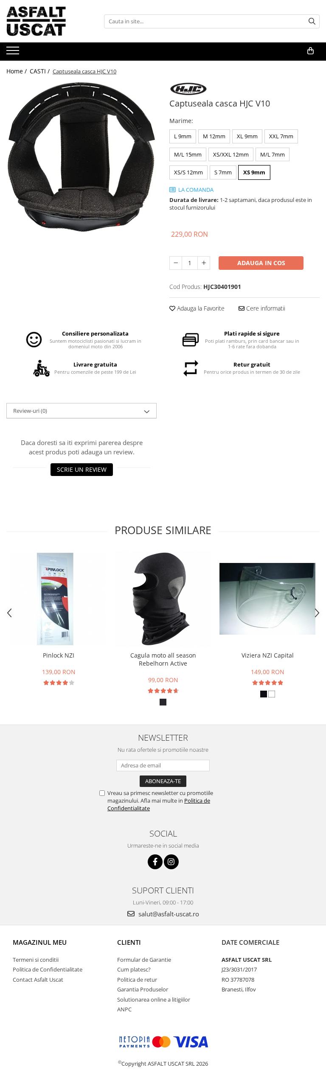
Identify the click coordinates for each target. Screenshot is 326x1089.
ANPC (124, 1009)
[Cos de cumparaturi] (310, 50)
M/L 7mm (272, 154)
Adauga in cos (261, 263)
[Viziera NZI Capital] (267, 599)
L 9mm (182, 136)
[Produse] (13, 53)
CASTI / (40, 71)
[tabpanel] (81, 157)
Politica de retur (137, 979)
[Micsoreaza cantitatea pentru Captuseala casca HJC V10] (175, 263)
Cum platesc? (134, 969)
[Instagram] (171, 861)
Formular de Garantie (144, 959)
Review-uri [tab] (30, 410)
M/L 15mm (188, 154)
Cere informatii (264, 308)
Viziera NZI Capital (268, 655)
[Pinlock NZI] (59, 598)
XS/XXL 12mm (231, 154)
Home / (17, 71)
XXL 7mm (281, 136)
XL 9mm (247, 136)
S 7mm (223, 172)
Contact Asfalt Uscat (38, 979)
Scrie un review (82, 469)
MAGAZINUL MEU (40, 942)
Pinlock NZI (58, 655)
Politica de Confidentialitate (47, 969)
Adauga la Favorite (200, 308)
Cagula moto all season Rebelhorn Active (163, 659)
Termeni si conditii (36, 959)
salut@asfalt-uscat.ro (168, 914)
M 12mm (214, 136)
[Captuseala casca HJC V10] (81, 157)
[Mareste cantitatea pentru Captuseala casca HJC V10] (203, 263)
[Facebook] (155, 861)
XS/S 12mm (188, 172)
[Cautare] (312, 21)
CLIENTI (129, 942)
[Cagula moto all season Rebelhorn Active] (163, 599)
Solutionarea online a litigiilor (153, 999)
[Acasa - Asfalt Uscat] (48, 21)
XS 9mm (254, 172)
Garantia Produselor (142, 989)
